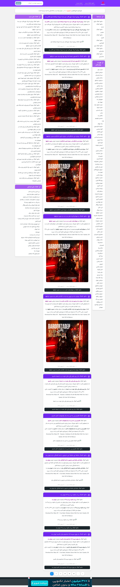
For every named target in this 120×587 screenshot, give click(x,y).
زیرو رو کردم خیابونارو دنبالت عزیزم (30, 237)
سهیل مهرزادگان (98, 170)
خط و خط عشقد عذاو (34, 213)
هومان (101, 307)
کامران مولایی (99, 89)
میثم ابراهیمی (99, 94)
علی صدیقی (99, 218)
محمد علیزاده (99, 221)
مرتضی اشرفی (99, 72)
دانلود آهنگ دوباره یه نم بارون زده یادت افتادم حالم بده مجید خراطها (66, 296)
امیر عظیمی (99, 224)
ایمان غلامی (99, 267)
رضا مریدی (100, 275)
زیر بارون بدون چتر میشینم (32, 208)
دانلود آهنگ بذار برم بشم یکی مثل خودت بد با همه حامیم (69, 376)
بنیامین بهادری (99, 304)
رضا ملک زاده (99, 278)
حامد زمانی (100, 261)
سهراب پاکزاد (99, 296)
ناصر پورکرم (100, 302)
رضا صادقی (100, 86)
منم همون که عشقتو (34, 254)
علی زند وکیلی (99, 167)
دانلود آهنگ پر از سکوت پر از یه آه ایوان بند (73, 495)
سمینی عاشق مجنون (34, 243)
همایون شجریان (98, 234)
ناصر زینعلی (99, 237)
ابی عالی (100, 207)
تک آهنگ (37, 229)
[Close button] (91, 578)
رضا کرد (101, 256)
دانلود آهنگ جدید (89, 3)
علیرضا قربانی (99, 226)
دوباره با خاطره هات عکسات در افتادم (30, 200)
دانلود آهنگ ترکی (98, 21)
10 (65, 574)
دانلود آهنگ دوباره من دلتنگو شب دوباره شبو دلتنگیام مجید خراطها (66, 136)
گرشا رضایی (99, 129)
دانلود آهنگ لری (98, 46)
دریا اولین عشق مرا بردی (33, 194)
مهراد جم (100, 102)
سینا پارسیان (99, 75)
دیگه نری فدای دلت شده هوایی (31, 227)
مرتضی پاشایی (99, 83)
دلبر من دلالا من (35, 248)
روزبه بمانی (100, 175)
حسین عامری (99, 197)
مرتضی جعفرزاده (98, 161)
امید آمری (100, 186)
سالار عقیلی (99, 78)
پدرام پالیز (100, 191)
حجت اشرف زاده (98, 105)
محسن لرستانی (98, 137)
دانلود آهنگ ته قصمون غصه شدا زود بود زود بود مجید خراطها (68, 56)
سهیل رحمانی (99, 294)
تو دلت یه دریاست (35, 235)
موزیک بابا (37, 251)
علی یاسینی (99, 110)
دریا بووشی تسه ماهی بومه (32, 240)
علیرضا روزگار (99, 205)
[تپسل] (29, 578)
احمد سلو (100, 70)
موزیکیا (37, 232)
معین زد (100, 156)
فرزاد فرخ (100, 143)
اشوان (101, 264)
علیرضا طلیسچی (98, 126)
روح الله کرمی (99, 180)
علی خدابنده (99, 153)
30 (73, 574)
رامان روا (100, 248)
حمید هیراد (100, 107)
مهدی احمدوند (99, 194)
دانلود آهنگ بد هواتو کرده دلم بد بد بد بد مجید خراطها (70, 216)
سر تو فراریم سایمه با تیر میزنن (31, 197)
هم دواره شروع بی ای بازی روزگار (31, 205)
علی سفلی (100, 232)
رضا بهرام (100, 124)
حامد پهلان (100, 240)
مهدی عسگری (99, 286)
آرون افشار (100, 132)
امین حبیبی (99, 259)
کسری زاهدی (99, 288)
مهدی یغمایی (99, 251)
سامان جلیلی (99, 151)
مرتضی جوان (99, 280)
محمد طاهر (100, 283)
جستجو (18, 3)
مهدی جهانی (99, 183)
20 (69, 574)
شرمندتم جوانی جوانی (34, 245)
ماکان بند (100, 116)
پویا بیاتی (100, 134)
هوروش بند (100, 99)
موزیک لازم (37, 210)
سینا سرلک (100, 210)
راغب (101, 113)
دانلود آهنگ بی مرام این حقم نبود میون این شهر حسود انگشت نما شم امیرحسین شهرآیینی (29, 162)
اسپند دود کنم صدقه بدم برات (32, 216)
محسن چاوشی (99, 97)
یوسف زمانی (99, 188)
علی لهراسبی (99, 202)
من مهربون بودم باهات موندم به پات (30, 224)
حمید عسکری (99, 178)
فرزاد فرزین (100, 159)
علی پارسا (100, 272)
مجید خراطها (99, 213)
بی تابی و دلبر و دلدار (34, 191)
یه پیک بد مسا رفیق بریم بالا (32, 202)
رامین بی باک (99, 299)
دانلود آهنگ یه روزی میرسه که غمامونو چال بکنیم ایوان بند (69, 534)
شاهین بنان (99, 229)
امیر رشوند (100, 269)
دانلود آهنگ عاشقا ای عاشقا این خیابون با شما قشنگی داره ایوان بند (66, 455)
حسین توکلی (99, 291)
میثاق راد (100, 253)
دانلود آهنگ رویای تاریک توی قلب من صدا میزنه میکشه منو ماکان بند (66, 17)
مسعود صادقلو (99, 80)
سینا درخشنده (99, 164)
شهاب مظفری (99, 91)
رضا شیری (100, 140)
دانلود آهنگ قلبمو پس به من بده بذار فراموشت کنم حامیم (69, 416)
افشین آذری (99, 199)
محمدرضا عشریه (98, 215)
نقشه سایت (79, 3)
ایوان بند (100, 172)
